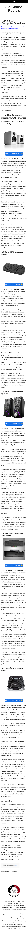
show (16, 865)
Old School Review (14, 9)
